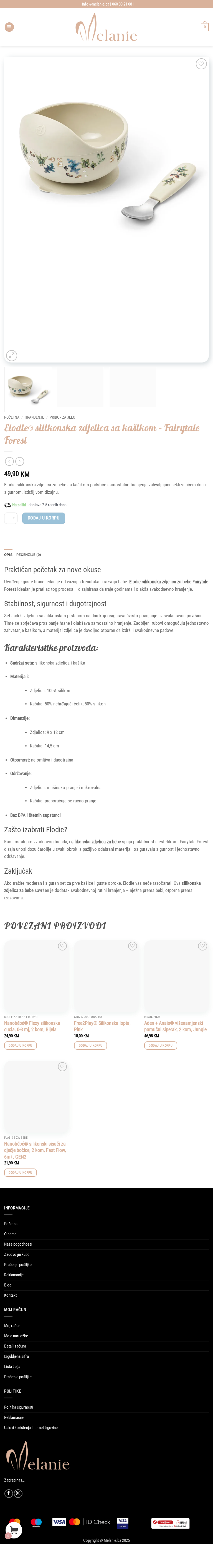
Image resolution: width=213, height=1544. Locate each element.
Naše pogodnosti (18, 1244)
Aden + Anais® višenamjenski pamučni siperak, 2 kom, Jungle (175, 1026)
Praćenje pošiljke (18, 1264)
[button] (9, 27)
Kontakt (10, 1295)
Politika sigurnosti (18, 1407)
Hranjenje (34, 417)
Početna (11, 417)
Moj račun (12, 1325)
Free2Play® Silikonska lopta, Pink (102, 1026)
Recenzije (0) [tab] (28, 555)
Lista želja (12, 1366)
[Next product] (9, 461)
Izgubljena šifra (16, 1356)
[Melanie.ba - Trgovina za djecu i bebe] (107, 27)
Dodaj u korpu (43, 518)
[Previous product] (19, 461)
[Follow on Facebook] (8, 1493)
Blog (7, 1285)
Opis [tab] (8, 555)
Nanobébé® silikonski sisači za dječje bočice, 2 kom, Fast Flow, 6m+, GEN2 (35, 1150)
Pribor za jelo (62, 417)
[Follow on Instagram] (18, 1493)
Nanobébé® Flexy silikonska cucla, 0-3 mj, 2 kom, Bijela (32, 1026)
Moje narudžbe (16, 1335)
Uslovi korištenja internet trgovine (31, 1427)
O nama (10, 1233)
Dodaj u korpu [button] (20, 1045)
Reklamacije (14, 1274)
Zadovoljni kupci (17, 1254)
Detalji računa (15, 1346)
